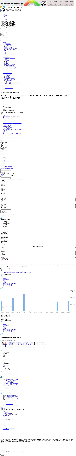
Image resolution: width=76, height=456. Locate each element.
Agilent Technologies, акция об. (12, 398)
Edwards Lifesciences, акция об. (12, 383)
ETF (4, 17)
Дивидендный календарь (10, 53)
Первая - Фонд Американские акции (10, 373)
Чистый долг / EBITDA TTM (9, 330)
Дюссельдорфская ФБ (7, 127)
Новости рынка (8, 74)
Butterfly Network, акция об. (11, 395)
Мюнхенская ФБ (6, 126)
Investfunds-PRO (6, 415)
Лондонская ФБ (6, 118)
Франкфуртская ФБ (7, 125)
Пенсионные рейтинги (10, 87)
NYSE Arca (5, 130)
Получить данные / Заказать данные (10, 414)
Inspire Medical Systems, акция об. (12, 405)
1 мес (4, 161)
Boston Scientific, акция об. (11, 403)
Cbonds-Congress (6, 426)
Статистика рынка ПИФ (10, 49)
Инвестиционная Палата (8, 134)
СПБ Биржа (5, 119)
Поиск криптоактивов (9, 65)
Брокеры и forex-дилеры (10, 79)
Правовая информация (7, 413)
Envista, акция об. (9, 386)
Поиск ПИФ (7, 43)
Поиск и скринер (8, 51)
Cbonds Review (6, 429)
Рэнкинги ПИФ (8, 47)
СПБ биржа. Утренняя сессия (9, 122)
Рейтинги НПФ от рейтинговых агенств (13, 83)
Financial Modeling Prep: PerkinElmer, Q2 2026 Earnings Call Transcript (20, 342)
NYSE (4, 115)
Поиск (6, 55)
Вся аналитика (3, 348)
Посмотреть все (3, 391)
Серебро (7, 60)
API (3, 89)
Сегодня (4, 160)
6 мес (4, 163)
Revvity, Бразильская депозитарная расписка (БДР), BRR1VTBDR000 (17, 272)
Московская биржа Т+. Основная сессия (11, 116)
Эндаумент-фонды (9, 84)
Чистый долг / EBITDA (7, 284)
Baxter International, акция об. (11, 385)
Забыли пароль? (3, 36)
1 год (4, 164)
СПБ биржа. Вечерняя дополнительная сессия (12, 123)
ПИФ (4, 16)
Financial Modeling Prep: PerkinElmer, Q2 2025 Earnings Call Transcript (20, 346)
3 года (4, 165)
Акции (4, 14)
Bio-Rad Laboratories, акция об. (12, 387)
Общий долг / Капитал (7, 285)
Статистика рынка (9, 88)
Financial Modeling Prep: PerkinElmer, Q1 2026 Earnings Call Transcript (20, 343)
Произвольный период (7, 166)
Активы (4, 281)
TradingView (12, 215)
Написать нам (5, 412)
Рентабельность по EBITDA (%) (9, 283)
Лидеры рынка (8, 52)
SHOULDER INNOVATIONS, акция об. (14, 384)
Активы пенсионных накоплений (12, 72)
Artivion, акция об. (9, 397)
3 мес (4, 162)
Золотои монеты (6, 57)
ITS (3, 132)
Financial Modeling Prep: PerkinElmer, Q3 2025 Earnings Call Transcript (20, 345)
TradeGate (5, 135)
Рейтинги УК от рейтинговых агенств (13, 82)
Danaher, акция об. (9, 404)
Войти (1, 32)
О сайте (4, 411)
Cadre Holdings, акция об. (11, 401)
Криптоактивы (6, 19)
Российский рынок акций (10, 67)
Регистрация (6, 32)
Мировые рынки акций (10, 68)
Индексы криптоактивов (10, 66)
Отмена (2, 38)
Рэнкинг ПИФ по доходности (11, 48)
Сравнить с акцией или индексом (7, 168)
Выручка (4, 278)
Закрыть (2, 174)
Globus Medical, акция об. (11, 400)
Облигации (5, 15)
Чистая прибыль (6, 279)
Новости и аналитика (7, 73)
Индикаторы (5, 63)
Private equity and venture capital (9, 428)
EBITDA (4, 280)
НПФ (6, 81)
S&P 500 (4, 366)
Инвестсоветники (8, 80)
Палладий (7, 62)
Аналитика (7, 75)
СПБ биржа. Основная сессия (9, 120)
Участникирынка (6, 77)
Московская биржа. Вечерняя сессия (10, 117)
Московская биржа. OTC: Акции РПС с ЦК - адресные (14, 133)
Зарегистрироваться (4, 37)
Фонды (4, 42)
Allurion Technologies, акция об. (11, 379)
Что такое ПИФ (8, 44)
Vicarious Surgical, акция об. (11, 380)
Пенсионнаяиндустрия (7, 85)
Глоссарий (7, 76)
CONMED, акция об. (10, 382)
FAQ (4, 416)
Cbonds (4, 424)
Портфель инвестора (7, 417)
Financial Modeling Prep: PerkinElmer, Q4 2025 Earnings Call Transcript (20, 344)
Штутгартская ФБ (6, 128)
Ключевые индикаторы (10, 64)
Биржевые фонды (8, 45)
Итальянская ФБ (6, 124)
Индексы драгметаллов (10, 58)
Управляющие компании (10, 78)
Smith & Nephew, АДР (10, 381)
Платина (7, 61)
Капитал (4, 282)
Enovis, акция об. (9, 399)
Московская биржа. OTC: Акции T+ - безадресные (13, 129)
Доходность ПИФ (8, 70)
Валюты (7, 69)
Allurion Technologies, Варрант (12, 396)
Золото (6, 59)
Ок (1, 442)
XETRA (4, 131)
